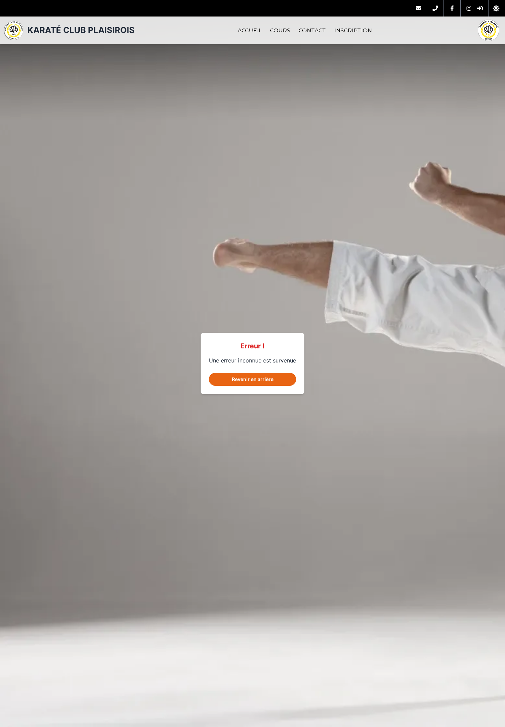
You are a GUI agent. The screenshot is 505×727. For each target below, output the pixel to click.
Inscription (353, 30)
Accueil (250, 30)
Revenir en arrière (252, 379)
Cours (280, 30)
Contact (312, 30)
